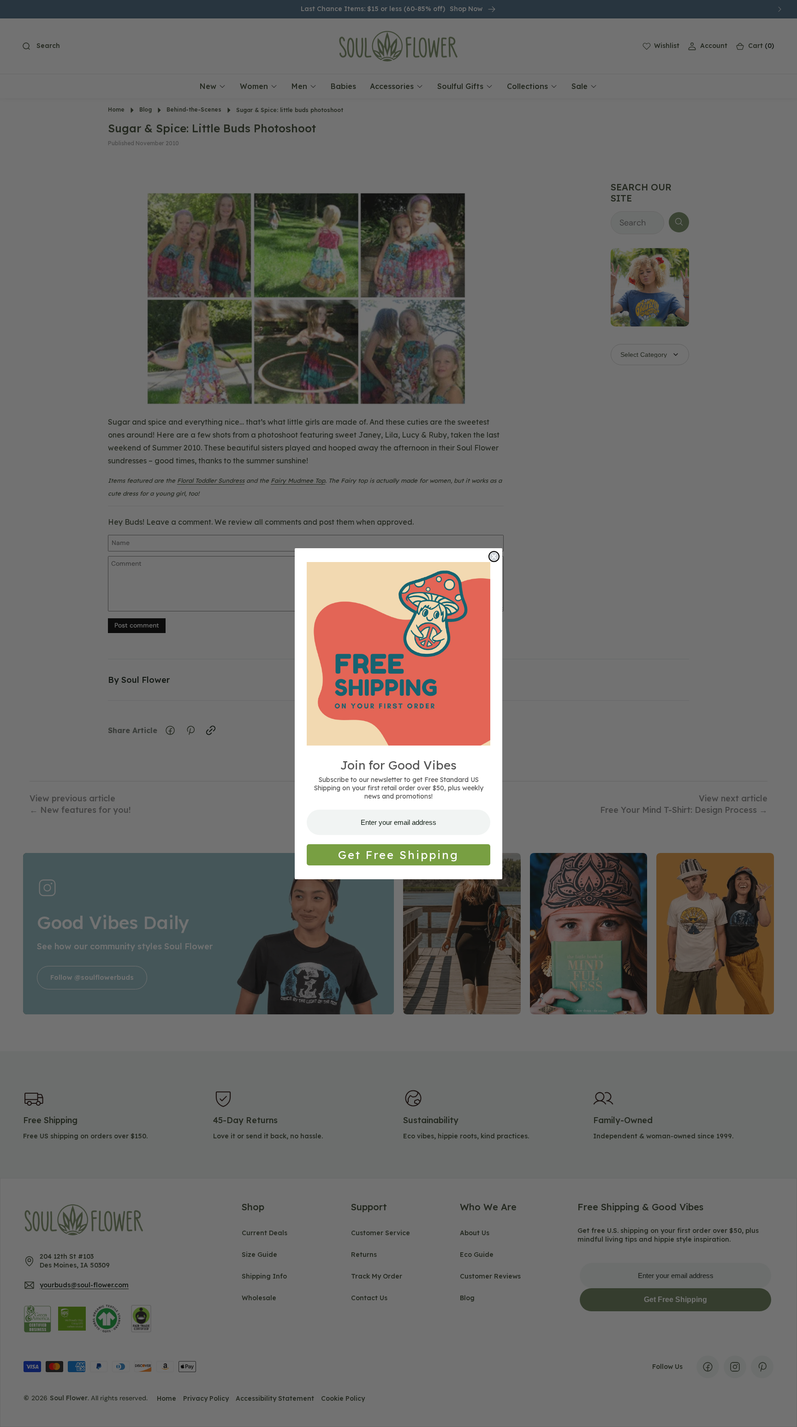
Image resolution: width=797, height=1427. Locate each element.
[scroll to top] (781, 1411)
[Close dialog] (494, 556)
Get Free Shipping (398, 855)
